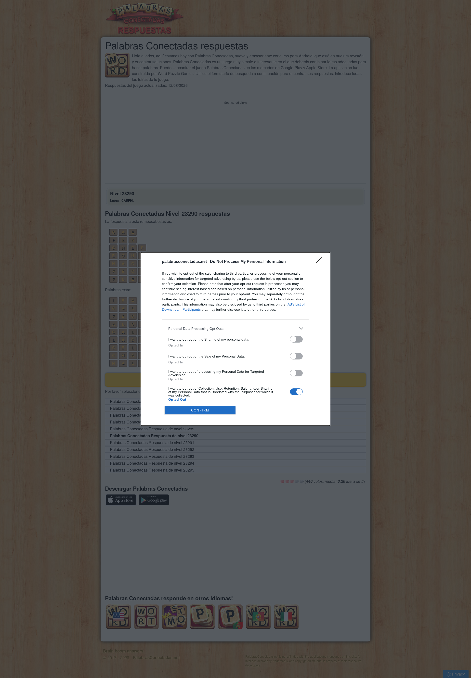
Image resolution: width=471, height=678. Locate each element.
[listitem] (235, 328)
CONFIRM (200, 410)
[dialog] (235, 339)
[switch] (296, 339)
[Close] (320, 262)
